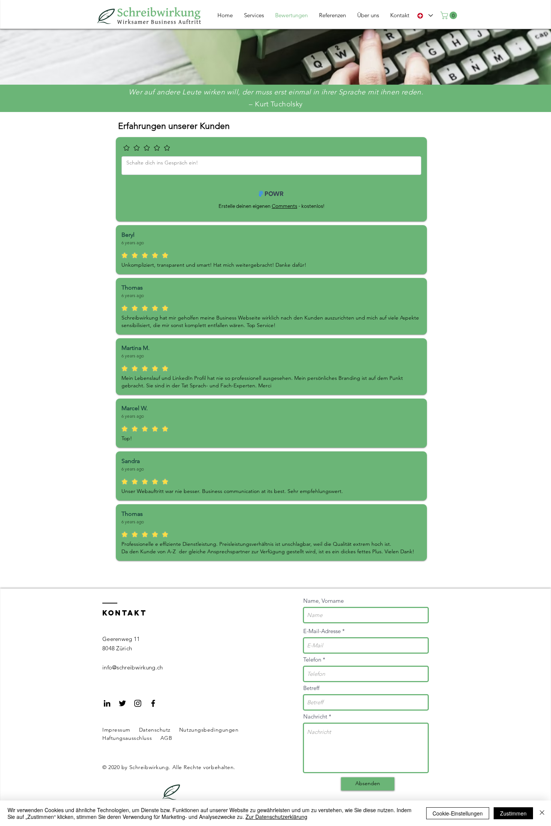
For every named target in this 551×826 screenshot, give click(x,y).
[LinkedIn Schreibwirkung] (107, 703)
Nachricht (315, 716)
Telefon (312, 659)
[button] (449, 15)
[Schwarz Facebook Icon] (153, 703)
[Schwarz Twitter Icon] (122, 703)
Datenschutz (155, 729)
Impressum (116, 729)
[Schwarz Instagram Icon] (137, 703)
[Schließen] (542, 813)
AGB (166, 738)
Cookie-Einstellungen (458, 813)
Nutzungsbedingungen (209, 729)
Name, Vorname (323, 600)
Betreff (311, 688)
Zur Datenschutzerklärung (276, 816)
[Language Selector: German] (425, 15)
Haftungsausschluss (127, 738)
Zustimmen (513, 813)
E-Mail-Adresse (322, 631)
